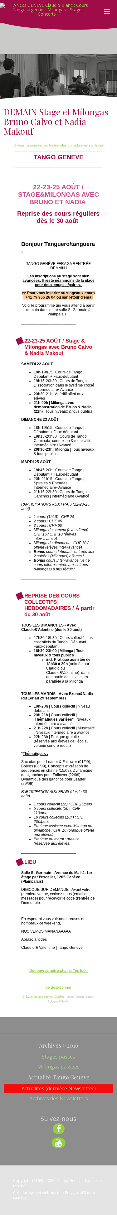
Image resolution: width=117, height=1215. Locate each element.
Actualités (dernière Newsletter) (59, 1088)
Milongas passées (58, 1066)
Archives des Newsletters (58, 1098)
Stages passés (58, 1056)
